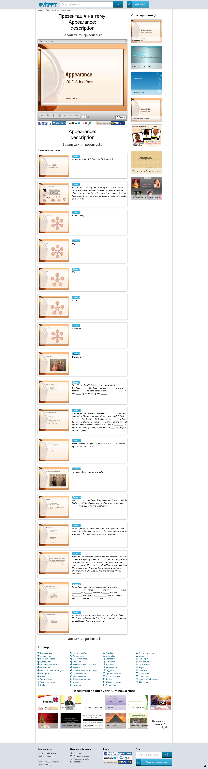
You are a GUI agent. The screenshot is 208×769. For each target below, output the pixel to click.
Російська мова (113, 676)
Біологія (142, 656)
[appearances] (146, 83)
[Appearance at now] (146, 110)
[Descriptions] (146, 136)
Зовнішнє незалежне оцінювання (86, 664)
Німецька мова (113, 667)
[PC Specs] (93, 721)
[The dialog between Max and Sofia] (54, 478)
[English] (116, 702)
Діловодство (45, 662)
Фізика (76, 682)
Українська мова (47, 682)
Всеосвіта (78, 762)
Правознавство (80, 673)
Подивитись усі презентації (159, 722)
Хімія (42, 685)
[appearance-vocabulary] (146, 57)
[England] (48, 702)
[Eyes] (54, 279)
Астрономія (78, 656)
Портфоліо (45, 673)
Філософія (143, 682)
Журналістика (145, 662)
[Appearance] (146, 31)
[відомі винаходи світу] (138, 702)
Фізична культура (114, 682)
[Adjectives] (54, 335)
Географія (110, 659)
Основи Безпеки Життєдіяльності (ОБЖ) (86, 670)
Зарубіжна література (50, 664)
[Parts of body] (54, 222)
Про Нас (77, 753)
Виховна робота (47, 659)
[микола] (71, 702)
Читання (77, 685)
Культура (110, 664)
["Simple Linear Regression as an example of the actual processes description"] (146, 162)
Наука (141, 667)
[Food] (48, 721)
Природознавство (114, 673)
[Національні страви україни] (93, 702)
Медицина (45, 667)
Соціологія (143, 676)
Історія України (80, 653)
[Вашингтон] (116, 721)
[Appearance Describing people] (146, 188)
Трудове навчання (81, 679)
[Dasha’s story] (54, 363)
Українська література (149, 679)
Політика (143, 670)
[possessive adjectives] (138, 721)
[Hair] (54, 250)
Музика (76, 667)
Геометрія (143, 659)
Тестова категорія (48, 679)
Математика (144, 664)
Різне (42, 676)
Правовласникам (81, 756)
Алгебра (109, 653)
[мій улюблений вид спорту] (71, 721)
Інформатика (46, 653)
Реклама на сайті (81, 759)
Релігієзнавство (80, 676)
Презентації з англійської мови (58, 10)
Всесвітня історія (81, 659)
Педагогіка (111, 670)
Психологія (144, 673)
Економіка (110, 662)
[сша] (161, 702)
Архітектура (45, 656)
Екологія (77, 662)
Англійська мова (146, 653)
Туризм (109, 679)
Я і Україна (111, 685)
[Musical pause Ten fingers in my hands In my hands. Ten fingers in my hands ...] (54, 535)
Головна (40, 10)
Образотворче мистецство (52, 670)
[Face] (54, 307)
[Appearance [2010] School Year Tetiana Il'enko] (54, 166)
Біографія (110, 656)
